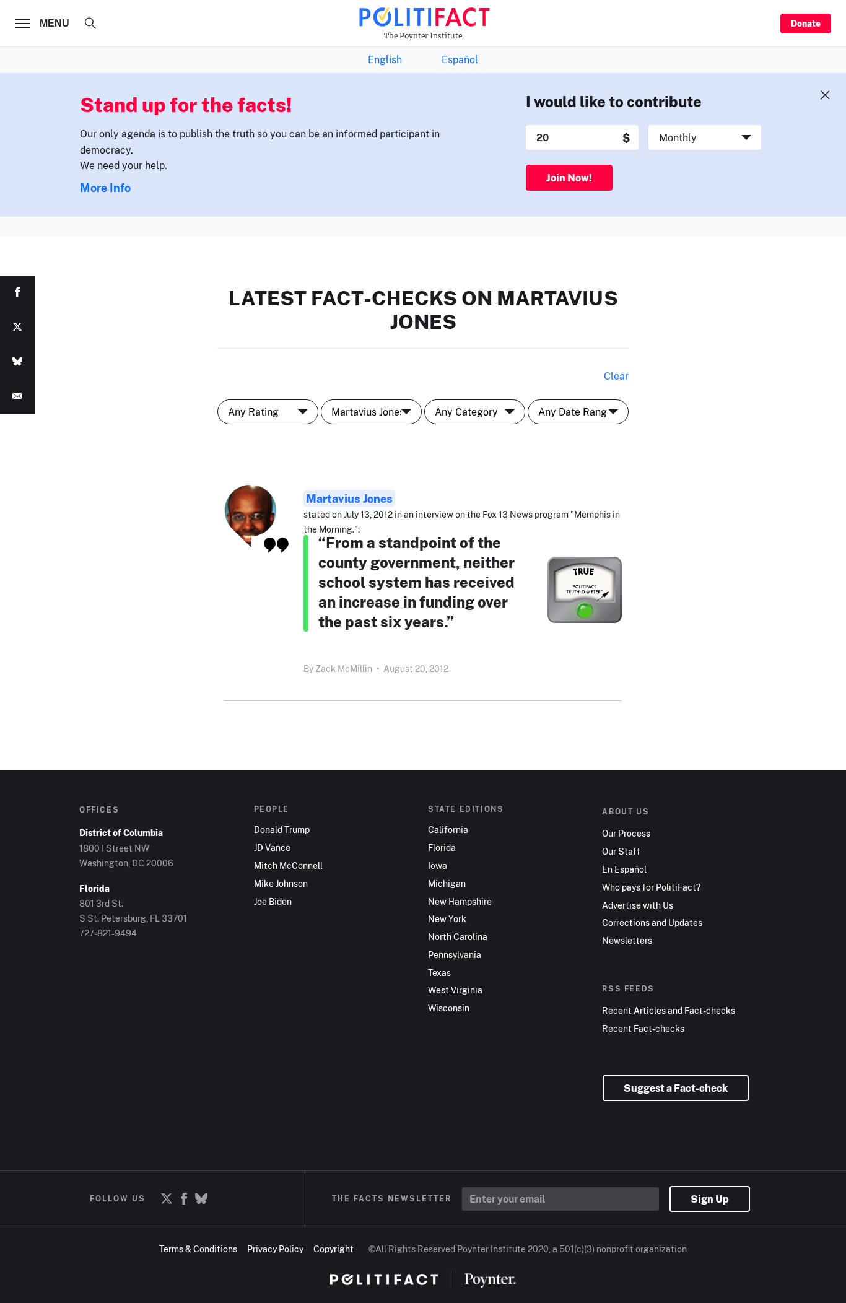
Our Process (626, 834)
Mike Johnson (281, 884)
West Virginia (455, 990)
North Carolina (457, 937)
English (385, 59)
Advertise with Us (637, 905)
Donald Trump (282, 830)
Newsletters (627, 941)
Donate (806, 23)
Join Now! (569, 178)
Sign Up (710, 1199)
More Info (105, 187)
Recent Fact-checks (643, 1029)
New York (447, 919)
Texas (439, 973)
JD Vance (272, 848)
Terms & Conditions (198, 1249)
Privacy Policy (275, 1249)
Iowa (437, 866)
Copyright (333, 1249)
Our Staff (621, 851)
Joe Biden (273, 902)
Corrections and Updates (652, 923)
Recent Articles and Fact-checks (668, 1011)
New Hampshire (460, 902)
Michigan (447, 884)
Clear (616, 376)
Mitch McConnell (288, 866)
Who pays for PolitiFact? (651, 887)
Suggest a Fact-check (676, 1088)
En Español (624, 869)
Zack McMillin (343, 668)
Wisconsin (448, 1008)
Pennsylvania (454, 955)
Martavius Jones (349, 498)
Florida (442, 848)
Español (460, 59)
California (448, 830)
